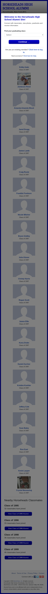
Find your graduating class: (15, 31)
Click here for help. (30, 56)
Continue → (24, 42)
